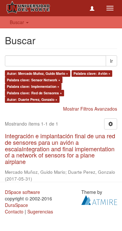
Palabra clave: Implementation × (33, 86)
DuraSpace (16, 205)
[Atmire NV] (99, 199)
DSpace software (22, 192)
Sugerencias (40, 211)
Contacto (14, 211)
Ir (111, 61)
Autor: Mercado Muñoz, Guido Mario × (37, 73)
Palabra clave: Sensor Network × (33, 79)
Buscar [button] (17, 22)
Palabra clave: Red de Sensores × (34, 92)
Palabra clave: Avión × (92, 73)
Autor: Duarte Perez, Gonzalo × (32, 99)
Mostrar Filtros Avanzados (90, 108)
